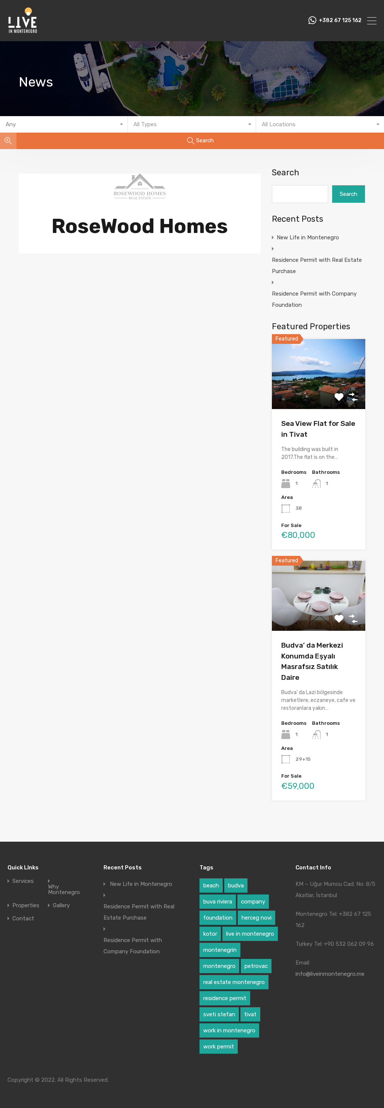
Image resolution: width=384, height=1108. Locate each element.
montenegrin (220, 950)
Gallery (61, 905)
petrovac (256, 966)
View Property (318, 395)
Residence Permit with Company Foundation (314, 299)
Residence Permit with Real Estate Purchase (317, 266)
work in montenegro (229, 1030)
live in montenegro (250, 933)
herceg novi (257, 917)
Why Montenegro (64, 889)
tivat (250, 1014)
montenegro (219, 966)
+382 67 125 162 (340, 21)
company (253, 901)
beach (211, 885)
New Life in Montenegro (308, 237)
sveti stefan (219, 1014)
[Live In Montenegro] (23, 32)
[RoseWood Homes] (139, 196)
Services (23, 881)
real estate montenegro (234, 982)
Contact (23, 918)
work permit (218, 1046)
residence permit (224, 998)
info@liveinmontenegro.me (330, 974)
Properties (25, 905)
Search (285, 173)
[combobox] (64, 124)
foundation (217, 917)
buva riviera (217, 901)
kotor (210, 933)
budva (236, 885)
